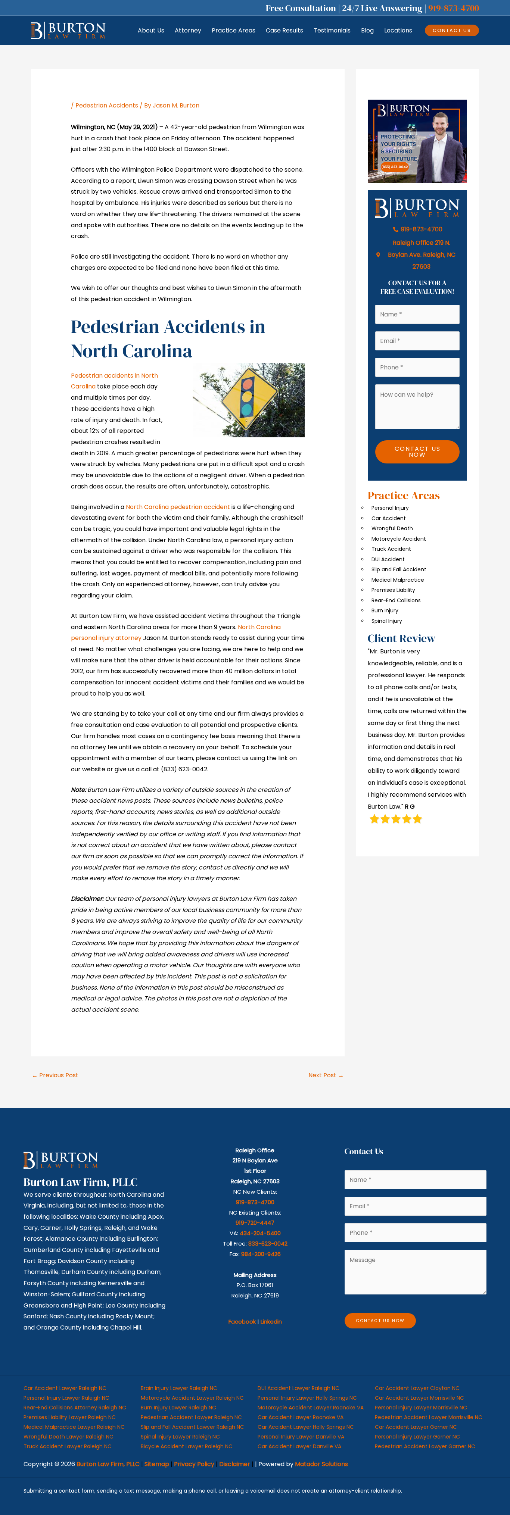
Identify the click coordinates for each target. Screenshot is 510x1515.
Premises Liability (393, 590)
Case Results (284, 30)
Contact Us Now (418, 451)
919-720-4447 (255, 1223)
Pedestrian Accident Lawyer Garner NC (425, 1446)
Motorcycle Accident (398, 539)
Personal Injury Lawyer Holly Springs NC (307, 1398)
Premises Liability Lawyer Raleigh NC (70, 1417)
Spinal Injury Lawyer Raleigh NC (180, 1436)
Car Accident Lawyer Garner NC (416, 1427)
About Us (151, 30)
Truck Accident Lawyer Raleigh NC (68, 1446)
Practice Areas (233, 30)
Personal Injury (390, 508)
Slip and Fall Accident (398, 569)
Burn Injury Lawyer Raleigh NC (178, 1407)
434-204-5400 (260, 1233)
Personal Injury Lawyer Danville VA (301, 1436)
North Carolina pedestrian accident (178, 507)
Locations (398, 30)
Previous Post (55, 1075)
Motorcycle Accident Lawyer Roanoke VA (311, 1407)
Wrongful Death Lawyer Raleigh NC (68, 1436)
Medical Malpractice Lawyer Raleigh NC (74, 1427)
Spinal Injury (386, 621)
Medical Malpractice (397, 580)
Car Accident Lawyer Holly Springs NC (306, 1427)
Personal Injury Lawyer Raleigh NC (66, 1398)
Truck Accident (391, 549)
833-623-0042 (267, 1243)
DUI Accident (388, 559)
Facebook (242, 1321)
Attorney (188, 30)
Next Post (326, 1075)
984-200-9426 (261, 1254)
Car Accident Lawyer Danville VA (299, 1446)
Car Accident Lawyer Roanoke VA (300, 1417)
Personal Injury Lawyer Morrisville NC (421, 1407)
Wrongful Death (392, 528)
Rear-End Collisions (396, 600)
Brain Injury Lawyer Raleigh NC (179, 1388)
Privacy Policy (194, 1464)
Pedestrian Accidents (106, 105)
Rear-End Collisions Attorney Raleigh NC (75, 1407)
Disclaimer (234, 1464)
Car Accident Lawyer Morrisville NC (419, 1398)
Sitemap (156, 1464)
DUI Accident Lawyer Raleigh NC (298, 1388)
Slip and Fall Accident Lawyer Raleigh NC (192, 1427)
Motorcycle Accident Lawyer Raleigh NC (192, 1398)
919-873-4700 (453, 8)
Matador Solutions (321, 1464)
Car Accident (388, 518)
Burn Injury (384, 610)
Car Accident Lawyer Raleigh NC (65, 1388)
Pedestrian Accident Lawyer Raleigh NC (191, 1417)
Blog (367, 30)
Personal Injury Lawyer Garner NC (417, 1436)
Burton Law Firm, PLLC (108, 1464)
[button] (452, 30)
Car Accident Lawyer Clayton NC (417, 1388)
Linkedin (271, 1321)
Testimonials (332, 30)
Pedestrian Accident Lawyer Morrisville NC (428, 1417)
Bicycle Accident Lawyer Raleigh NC (187, 1446)
